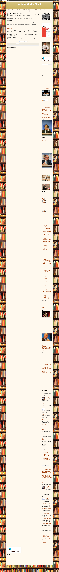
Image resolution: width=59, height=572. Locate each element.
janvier (44, 300)
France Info (43, 141)
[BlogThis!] (16, 43)
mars (43, 210)
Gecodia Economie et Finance (45, 143)
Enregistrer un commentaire (11, 48)
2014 (43, 199)
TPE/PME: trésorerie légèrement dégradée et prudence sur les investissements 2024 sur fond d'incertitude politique (46, 108)
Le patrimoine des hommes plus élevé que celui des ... (47, 290)
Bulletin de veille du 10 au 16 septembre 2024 (46, 111)
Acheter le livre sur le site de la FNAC (46, 38)
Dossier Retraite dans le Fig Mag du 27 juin (46, 392)
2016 (43, 197)
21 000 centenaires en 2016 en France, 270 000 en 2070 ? (46, 369)
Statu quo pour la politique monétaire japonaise (47, 234)
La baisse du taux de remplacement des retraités (47, 291)
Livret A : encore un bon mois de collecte (46, 414)
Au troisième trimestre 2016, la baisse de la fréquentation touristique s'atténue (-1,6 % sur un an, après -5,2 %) (47, 367)
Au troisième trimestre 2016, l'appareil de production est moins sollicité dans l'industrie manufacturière (46, 373)
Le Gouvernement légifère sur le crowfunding (46, 238)
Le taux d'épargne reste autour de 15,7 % (46, 288)
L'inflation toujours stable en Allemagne (46, 248)
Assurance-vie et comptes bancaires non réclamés (47, 236)
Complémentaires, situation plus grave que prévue (46, 429)
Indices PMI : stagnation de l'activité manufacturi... (47, 285)
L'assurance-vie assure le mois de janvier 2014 (46, 218)
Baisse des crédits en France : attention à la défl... (46, 274)
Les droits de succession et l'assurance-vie (46, 278)
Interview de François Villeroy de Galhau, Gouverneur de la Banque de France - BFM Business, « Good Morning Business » (46, 453)
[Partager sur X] (17, 43)
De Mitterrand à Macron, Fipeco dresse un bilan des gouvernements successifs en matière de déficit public (47, 113)
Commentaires (44, 100)
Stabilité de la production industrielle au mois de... (47, 262)
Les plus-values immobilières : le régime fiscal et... (46, 276)
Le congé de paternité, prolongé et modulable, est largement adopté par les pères (46, 539)
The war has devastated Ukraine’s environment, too (46, 346)
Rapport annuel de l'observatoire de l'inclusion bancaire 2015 (46, 458)
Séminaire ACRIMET (44, 542)
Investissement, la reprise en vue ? (47, 269)
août (43, 204)
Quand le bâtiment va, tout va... (46, 260)
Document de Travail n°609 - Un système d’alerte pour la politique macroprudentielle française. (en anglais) (46, 456)
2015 (43, 198)
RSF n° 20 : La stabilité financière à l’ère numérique (46, 461)
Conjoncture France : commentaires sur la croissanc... (47, 245)
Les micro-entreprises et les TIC (46, 219)
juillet (44, 205)
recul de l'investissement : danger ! (47, 286)
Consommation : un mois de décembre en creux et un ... (46, 298)
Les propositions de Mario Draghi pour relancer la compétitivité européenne (46, 117)
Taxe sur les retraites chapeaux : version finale (46, 439)
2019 (43, 193)
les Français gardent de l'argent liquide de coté (46, 419)
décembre (44, 200)
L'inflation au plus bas (45, 230)
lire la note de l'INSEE (9, 28)
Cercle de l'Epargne (44, 140)
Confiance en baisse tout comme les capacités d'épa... (47, 215)
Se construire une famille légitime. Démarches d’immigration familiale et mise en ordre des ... (46, 541)
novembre (44, 201)
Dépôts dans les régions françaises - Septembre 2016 (46, 459)
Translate (47, 466)
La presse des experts (42, 9)
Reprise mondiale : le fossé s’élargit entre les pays (47, 477)
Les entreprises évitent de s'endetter (47, 257)
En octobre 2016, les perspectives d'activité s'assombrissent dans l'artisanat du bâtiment (46, 371)
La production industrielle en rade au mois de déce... (47, 251)
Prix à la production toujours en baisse (46, 281)
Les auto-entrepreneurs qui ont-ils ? (47, 273)
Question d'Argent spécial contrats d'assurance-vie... (47, 223)
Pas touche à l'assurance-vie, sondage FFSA (46, 434)
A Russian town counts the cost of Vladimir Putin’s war (46, 344)
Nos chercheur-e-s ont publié (45, 535)
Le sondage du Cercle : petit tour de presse (47, 254)
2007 (43, 308)
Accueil (8, 9)
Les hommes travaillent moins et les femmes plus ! (47, 228)
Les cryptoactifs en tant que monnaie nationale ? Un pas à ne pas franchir (46, 475)
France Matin (43, 142)
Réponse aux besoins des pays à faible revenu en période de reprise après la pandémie (46, 473)
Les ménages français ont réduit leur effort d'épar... (47, 295)
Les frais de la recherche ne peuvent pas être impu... (47, 240)
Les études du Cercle (36, 9)
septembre (44, 203)
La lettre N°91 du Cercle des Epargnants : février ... (46, 297)
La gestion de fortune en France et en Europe (46, 403)
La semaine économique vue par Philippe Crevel (46, 225)
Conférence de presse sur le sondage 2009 (48, 397)
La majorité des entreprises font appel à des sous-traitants (46, 365)
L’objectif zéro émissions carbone (46, 476)
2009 (43, 306)
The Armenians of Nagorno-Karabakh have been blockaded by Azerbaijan (46, 350)
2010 (43, 305)
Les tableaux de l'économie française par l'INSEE (47, 231)
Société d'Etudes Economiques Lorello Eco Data (46, 139)
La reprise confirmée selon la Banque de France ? (47, 264)
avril (43, 209)
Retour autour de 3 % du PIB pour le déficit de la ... (47, 283)
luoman (40, 562)
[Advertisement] (23, 55)
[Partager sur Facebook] (18, 43)
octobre (44, 202)
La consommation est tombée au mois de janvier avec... (47, 212)
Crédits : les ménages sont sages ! (46, 270)
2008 (43, 307)
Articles (43, 99)
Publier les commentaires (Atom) (14, 63)
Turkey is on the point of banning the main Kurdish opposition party (46, 348)
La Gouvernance (12, 9)
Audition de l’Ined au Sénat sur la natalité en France (46, 536)
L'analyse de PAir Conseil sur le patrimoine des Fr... (46, 241)
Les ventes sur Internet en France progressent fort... (46, 256)
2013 (43, 301)
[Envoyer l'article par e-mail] (14, 43)
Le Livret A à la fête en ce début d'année (46, 227)
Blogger (44, 562)
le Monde (43, 144)
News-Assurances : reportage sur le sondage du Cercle (47, 250)
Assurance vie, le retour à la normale (48, 408)
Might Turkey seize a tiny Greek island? (46, 347)
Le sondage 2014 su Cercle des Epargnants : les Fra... (46, 259)
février (44, 211)
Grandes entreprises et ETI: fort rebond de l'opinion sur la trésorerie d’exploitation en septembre (46, 115)
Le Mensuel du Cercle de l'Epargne (20, 9)
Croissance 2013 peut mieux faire (47, 246)
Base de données (10, 559)
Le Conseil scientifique (29, 9)
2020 (43, 192)
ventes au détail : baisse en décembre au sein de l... (47, 271)
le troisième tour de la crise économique (46, 280)
